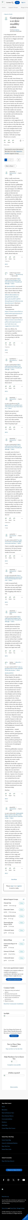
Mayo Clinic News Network (8, 1161)
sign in (13, 886)
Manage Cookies (20, 1208)
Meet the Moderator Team (8, 1112)
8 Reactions (6, 145)
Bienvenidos (14, 1087)
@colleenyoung (19, 274)
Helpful (9, 142)
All (23, 899)
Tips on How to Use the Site (14, 1049)
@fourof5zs (18, 662)
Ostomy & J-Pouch (9, 951)
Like (5, 142)
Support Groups (13, 7)
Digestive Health (8, 14)
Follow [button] (21, 903)
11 (18, 159)
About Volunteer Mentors (7, 1116)
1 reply (6, 352)
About (3, 1106)
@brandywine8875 (10, 299)
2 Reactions (7, 522)
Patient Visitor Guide (6, 1149)
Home (3, 7)
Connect (8, 2)
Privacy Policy (13, 1208)
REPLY (6, 264)
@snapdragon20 (10, 301)
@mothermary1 (9, 303)
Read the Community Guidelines (13, 1004)
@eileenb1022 (13, 173)
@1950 (18, 299)
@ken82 (15, 297)
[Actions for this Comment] (22, 257)
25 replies (7, 266)
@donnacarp (19, 301)
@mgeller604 (9, 297)
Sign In (23, 2)
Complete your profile (14, 1065)
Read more (14, 1035)
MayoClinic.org (5, 1196)
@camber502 (13, 535)
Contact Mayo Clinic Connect (8, 1128)
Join (17, 2)
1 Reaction (7, 261)
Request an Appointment (14, 1170)
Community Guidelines (7, 1119)
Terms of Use (5, 1208)
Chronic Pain (7, 903)
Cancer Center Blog (6, 1140)
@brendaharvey (14, 294)
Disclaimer (4, 1122)
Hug (13, 142)
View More (14, 879)
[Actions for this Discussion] (23, 140)
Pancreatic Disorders (10, 916)
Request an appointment (14, 979)
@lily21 (7, 294)
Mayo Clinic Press (6, 1146)
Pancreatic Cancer (9, 909)
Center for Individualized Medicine (9, 1143)
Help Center (4, 1125)
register (19, 886)
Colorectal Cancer (9, 930)
